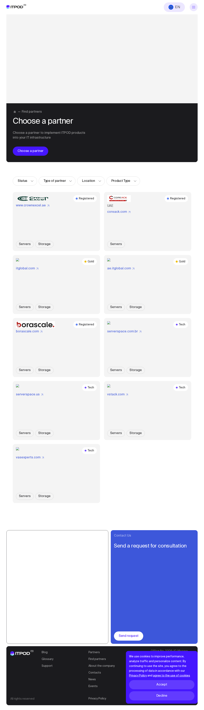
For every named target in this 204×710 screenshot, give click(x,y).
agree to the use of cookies (171, 675)
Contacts (94, 672)
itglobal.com (25, 268)
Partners (94, 652)
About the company (101, 666)
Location (88, 181)
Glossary (47, 659)
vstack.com (116, 394)
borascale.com (27, 331)
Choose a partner (30, 151)
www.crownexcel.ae (31, 205)
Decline (161, 695)
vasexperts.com (28, 457)
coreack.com (117, 212)
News (92, 679)
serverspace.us (28, 394)
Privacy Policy (97, 698)
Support (47, 666)
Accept (161, 684)
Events (93, 686)
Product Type (120, 181)
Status (22, 181)
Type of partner (55, 181)
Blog (45, 652)
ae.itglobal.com (119, 268)
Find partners (97, 659)
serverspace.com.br (122, 331)
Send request (128, 636)
